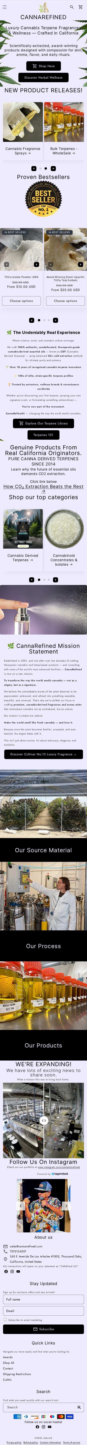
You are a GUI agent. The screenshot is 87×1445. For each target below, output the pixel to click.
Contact (8, 1368)
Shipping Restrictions (17, 1374)
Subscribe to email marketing (25, 1320)
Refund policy (30, 1442)
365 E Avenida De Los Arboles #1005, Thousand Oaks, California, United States (46, 1258)
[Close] (78, 1407)
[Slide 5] (42, 858)
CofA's (7, 1380)
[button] (4, 7)
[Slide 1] (40, 168)
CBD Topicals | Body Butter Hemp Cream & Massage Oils (22, 560)
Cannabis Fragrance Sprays (22, 151)
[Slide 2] (46, 168)
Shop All (8, 1363)
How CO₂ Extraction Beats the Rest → (43, 488)
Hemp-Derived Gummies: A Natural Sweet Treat (64, 560)
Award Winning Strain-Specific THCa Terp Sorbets (66, 278)
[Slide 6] (48, 858)
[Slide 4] (38, 858)
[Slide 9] (62, 858)
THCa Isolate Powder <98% (21, 276)
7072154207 (18, 1251)
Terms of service (71, 1442)
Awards (8, 1357)
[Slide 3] (49, 320)
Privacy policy (14, 1442)
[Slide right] (53, 168)
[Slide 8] (57, 858)
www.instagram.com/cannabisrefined (59, 1167)
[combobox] (43, 1407)
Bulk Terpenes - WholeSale (64, 151)
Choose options (21, 301)
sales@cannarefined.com (26, 1246)
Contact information (50, 1442)
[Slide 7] (53, 858)
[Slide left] (33, 168)
